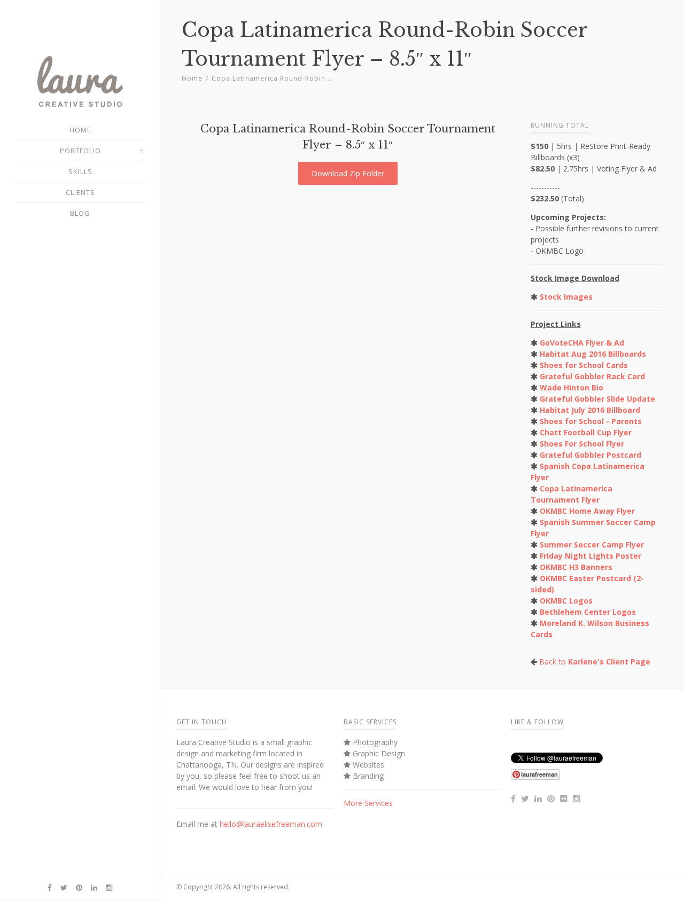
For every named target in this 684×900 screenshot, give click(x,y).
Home (192, 78)
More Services (368, 803)
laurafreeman (539, 774)
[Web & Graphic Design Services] (80, 104)
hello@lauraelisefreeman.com (271, 824)
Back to (594, 661)
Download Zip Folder (348, 173)
